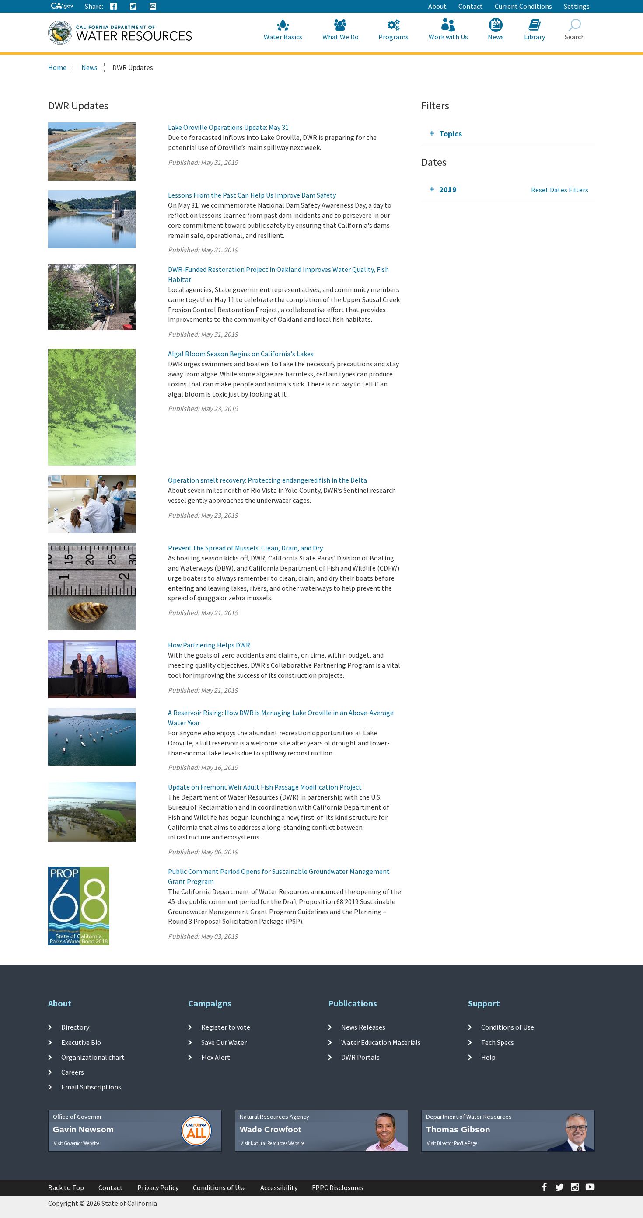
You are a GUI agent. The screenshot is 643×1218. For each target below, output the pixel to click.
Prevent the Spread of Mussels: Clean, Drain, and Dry (245, 547)
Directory (75, 1027)
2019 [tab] (448, 189)
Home (57, 67)
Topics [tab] (450, 134)
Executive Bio (81, 1041)
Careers (72, 1072)
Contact (470, 6)
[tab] (508, 133)
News (496, 36)
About (437, 6)
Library (534, 36)
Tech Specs (497, 1041)
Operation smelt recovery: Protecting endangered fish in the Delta (267, 480)
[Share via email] (153, 6)
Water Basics (283, 36)
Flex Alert (215, 1057)
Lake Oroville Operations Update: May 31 (228, 127)
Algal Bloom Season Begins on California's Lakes (241, 353)
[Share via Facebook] (114, 6)
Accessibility (278, 1187)
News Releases (363, 1027)
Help (488, 1057)
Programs (393, 36)
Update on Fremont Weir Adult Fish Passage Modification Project (265, 787)
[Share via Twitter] (133, 6)
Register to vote (225, 1027)
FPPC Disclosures (337, 1187)
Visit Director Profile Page (452, 1143)
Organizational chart (93, 1057)
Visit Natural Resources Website (272, 1143)
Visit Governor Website (76, 1143)
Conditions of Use (507, 1027)
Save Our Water (224, 1041)
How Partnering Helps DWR (209, 644)
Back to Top (66, 1187)
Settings (577, 6)
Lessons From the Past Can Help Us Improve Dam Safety (252, 195)
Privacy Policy (157, 1187)
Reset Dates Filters (559, 189)
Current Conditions (523, 6)
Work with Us (448, 36)
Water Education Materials (381, 1041)
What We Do (340, 36)
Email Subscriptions (91, 1086)
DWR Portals (360, 1057)
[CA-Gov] (62, 6)
